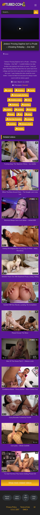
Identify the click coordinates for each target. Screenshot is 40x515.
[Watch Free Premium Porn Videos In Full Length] (16, 4)
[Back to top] (33, 509)
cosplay (8, 109)
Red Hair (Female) (15, 119)
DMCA (25, 509)
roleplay (29, 119)
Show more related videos (20, 483)
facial (11, 114)
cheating (26, 104)
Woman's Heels (26, 124)
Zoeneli (25, 85)
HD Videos (25, 497)
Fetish (9, 90)
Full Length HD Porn (20, 95)
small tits (12, 124)
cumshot (20, 109)
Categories (33, 497)
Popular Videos (7, 497)
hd (20, 114)
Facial (32, 90)
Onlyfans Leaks (16, 100)
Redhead (15, 104)
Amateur (20, 90)
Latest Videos (17, 497)
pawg (29, 114)
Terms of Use (25, 507)
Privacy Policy (11, 507)
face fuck (32, 109)
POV (28, 100)
